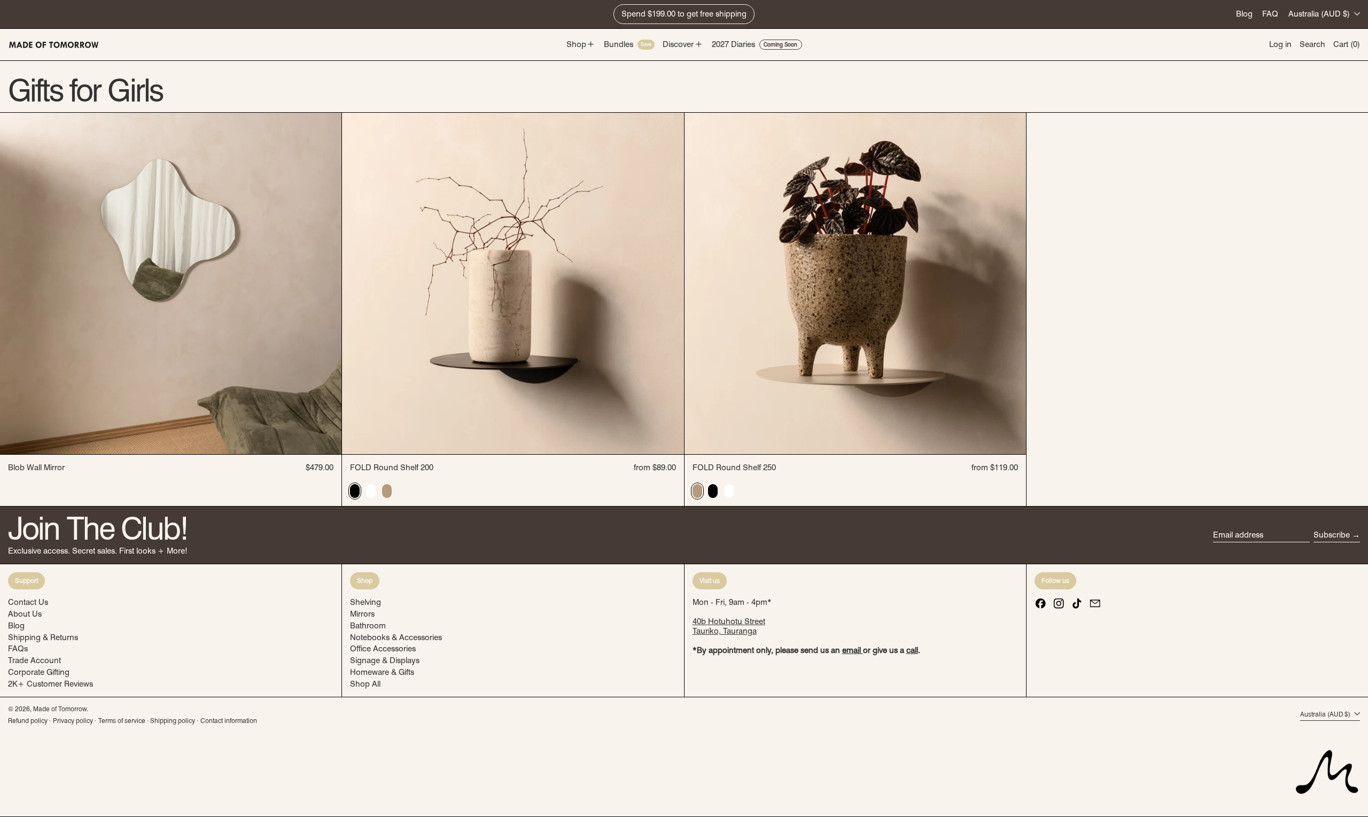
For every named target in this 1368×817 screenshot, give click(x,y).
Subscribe (1331, 535)
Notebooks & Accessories (396, 637)
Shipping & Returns (43, 637)
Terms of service (121, 721)
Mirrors (362, 614)
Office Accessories (383, 648)
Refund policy (28, 721)
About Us (25, 614)
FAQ (1270, 14)
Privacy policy (73, 721)
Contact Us (28, 602)
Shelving (365, 602)
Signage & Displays (384, 660)
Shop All (365, 684)
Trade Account (34, 660)
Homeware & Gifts (382, 672)
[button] (1312, 44)
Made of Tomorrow (60, 709)
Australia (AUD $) (1320, 14)
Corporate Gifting (38, 672)
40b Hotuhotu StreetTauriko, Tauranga (729, 626)
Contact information (228, 721)
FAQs (18, 648)
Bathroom (368, 626)
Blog (1244, 14)
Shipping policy (172, 721)
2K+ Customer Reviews (50, 684)
